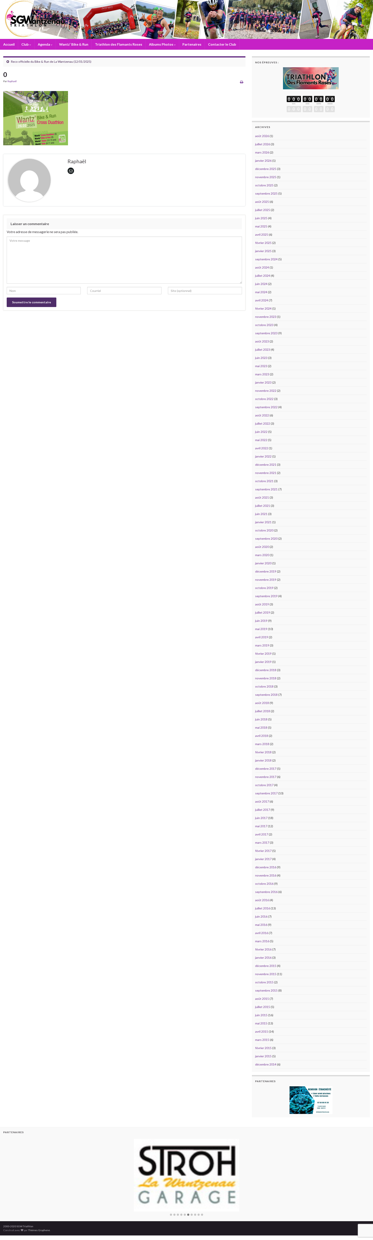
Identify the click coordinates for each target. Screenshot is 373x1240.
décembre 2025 (265, 169)
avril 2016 (261, 933)
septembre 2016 (266, 892)
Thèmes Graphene (39, 1221)
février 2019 (263, 653)
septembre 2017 (266, 793)
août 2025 (262, 201)
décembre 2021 (265, 464)
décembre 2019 (265, 571)
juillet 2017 (262, 809)
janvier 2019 (263, 662)
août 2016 (262, 900)
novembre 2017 (265, 777)
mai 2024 (261, 292)
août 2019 (262, 604)
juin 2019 (261, 620)
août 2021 (262, 497)
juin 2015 (261, 1015)
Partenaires (191, 44)
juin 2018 (261, 719)
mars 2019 (262, 645)
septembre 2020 (266, 538)
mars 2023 (262, 374)
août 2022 (262, 415)
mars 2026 (262, 152)
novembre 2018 (265, 678)
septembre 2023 (266, 333)
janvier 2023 (263, 382)
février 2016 (263, 949)
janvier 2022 (263, 456)
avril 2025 (261, 234)
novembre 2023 (265, 316)
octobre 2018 (264, 686)
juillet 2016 (262, 908)
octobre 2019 (264, 588)
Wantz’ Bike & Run (73, 44)
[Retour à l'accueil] (186, 19)
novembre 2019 (265, 579)
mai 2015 (261, 1023)
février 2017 (263, 851)
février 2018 (263, 752)
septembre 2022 (266, 407)
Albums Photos (161, 44)
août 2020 (262, 547)
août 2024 (262, 267)
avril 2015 (261, 1031)
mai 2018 (261, 727)
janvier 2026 (263, 160)
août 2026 (262, 136)
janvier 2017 (263, 859)
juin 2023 (261, 358)
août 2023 (262, 341)
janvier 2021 (263, 522)
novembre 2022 (265, 390)
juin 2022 (261, 432)
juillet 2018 (262, 711)
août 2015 (262, 998)
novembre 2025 (265, 177)
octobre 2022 (264, 399)
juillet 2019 (262, 612)
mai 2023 (261, 366)
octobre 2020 (264, 530)
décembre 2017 (265, 768)
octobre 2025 (264, 185)
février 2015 (263, 1048)
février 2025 (263, 243)
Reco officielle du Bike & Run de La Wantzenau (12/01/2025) (51, 61)
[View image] (35, 117)
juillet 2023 (262, 349)
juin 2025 (261, 218)
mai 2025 (261, 226)
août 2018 (262, 703)
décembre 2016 (265, 867)
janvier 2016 (263, 957)
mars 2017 (262, 842)
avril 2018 (261, 736)
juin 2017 (261, 818)
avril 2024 (261, 300)
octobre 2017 (264, 785)
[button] (171, 1206)
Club (25, 44)
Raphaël (12, 81)
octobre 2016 (264, 883)
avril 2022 (261, 448)
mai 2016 (261, 924)
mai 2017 (261, 826)
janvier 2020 (263, 563)
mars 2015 (262, 1040)
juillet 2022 (262, 423)
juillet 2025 (262, 210)
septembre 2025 (266, 193)
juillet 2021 (262, 505)
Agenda (44, 44)
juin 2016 (261, 916)
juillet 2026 (262, 144)
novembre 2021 (265, 473)
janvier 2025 (263, 251)
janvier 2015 (263, 1056)
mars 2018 (262, 744)
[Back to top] (363, 1214)
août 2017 (262, 801)
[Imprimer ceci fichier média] (241, 82)
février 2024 (263, 308)
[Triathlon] (311, 77)
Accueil (9, 44)
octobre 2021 (264, 481)
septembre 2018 (266, 694)
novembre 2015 (265, 974)
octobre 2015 (264, 982)
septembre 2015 (266, 990)
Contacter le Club (222, 44)
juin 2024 (261, 284)
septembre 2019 (266, 596)
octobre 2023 (264, 325)
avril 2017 (261, 834)
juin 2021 (261, 514)
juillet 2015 (262, 1007)
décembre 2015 (265, 966)
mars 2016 (262, 941)
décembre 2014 (265, 1064)
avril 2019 (261, 637)
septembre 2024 (266, 259)
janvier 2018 (263, 760)
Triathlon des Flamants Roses (118, 44)
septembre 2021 (266, 489)
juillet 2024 (262, 275)
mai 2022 (261, 440)
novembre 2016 (265, 875)
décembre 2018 (265, 670)
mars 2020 (262, 555)
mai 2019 (261, 629)
